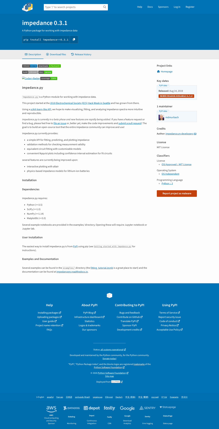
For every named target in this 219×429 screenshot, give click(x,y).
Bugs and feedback (129, 313)
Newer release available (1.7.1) (176, 95)
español (50, 397)
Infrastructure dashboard (88, 317)
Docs (150, 7)
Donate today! (109, 358)
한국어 (184, 397)
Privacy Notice (168, 325)
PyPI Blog (88, 313)
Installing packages (48, 313)
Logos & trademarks (89, 325)
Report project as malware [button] (177, 193)
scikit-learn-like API (40, 109)
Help (139, 7)
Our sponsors (89, 329)
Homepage (167, 71)
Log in (177, 7)
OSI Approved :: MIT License (176, 164)
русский (155, 397)
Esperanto (174, 397)
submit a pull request (129, 123)
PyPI (75, 246)
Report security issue (169, 317)
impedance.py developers (179, 133)
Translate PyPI (128, 321)
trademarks (139, 364)
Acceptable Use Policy (168, 329)
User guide (48, 321)
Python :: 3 (167, 183)
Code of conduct (168, 321)
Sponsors (163, 7)
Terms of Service (168, 313)
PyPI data (163, 85)
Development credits (128, 329)
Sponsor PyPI (129, 325)
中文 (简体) (130, 397)
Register (190, 7)
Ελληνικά (109, 397)
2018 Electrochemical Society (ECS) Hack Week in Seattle (80, 103)
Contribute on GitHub (128, 317)
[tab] (32, 54)
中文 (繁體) (143, 397)
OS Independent (170, 174)
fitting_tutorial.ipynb (102, 268)
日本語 (69, 397)
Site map (109, 376)
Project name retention (48, 325)
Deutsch (119, 397)
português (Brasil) (82, 397)
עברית (164, 397)
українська (97, 397)
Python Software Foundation (108, 367)
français (59, 397)
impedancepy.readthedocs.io (72, 272)
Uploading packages (48, 317)
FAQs (49, 329)
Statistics (89, 321)
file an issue (60, 123)
